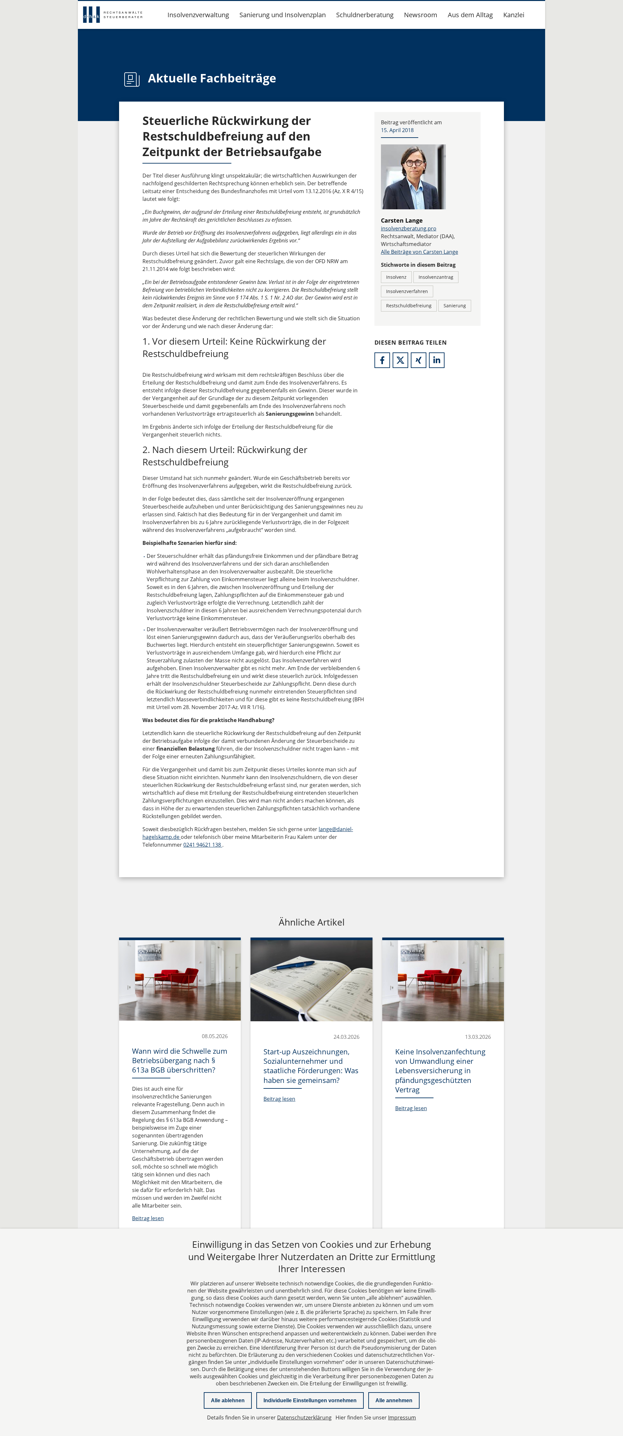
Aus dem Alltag (470, 14)
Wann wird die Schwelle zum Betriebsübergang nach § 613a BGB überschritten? (179, 1060)
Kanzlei (513, 14)
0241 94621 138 (202, 844)
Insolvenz (396, 277)
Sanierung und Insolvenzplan (282, 14)
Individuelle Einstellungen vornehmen (310, 1400)
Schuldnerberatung (365, 14)
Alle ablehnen (228, 1400)
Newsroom (420, 14)
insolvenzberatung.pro (408, 228)
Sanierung (455, 305)
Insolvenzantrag (436, 277)
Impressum (402, 1417)
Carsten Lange (402, 220)
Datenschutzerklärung (304, 1417)
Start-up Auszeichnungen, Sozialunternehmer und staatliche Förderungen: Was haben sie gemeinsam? (311, 1066)
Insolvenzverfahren (407, 291)
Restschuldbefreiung (409, 305)
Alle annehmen (393, 1400)
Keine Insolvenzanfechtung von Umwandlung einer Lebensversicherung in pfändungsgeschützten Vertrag (440, 1070)
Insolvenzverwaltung (198, 14)
